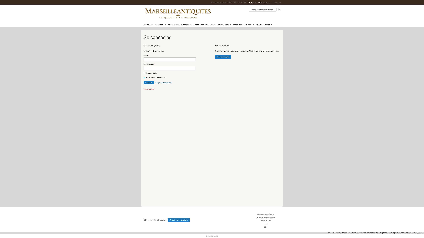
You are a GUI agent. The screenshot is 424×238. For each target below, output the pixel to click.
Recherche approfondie (265, 214)
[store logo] (178, 13)
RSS (265, 224)
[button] (276, 2)
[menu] (212, 24)
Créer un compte (264, 2)
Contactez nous (265, 221)
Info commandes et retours (265, 218)
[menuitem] (147, 24)
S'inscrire (251, 2)
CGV (265, 227)
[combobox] (263, 10)
